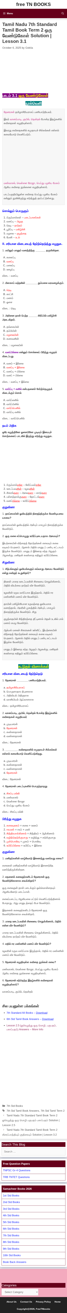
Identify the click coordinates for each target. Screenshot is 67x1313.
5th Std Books (11, 1222)
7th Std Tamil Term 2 (53, 1110)
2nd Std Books (11, 1202)
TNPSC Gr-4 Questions (16, 1170)
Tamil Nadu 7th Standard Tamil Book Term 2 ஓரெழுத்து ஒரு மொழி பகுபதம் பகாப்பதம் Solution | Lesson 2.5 (31, 1120)
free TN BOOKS (33, 4)
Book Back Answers (14, 1262)
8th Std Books (11, 1242)
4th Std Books (11, 1215)
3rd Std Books (11, 1208)
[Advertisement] (33, 71)
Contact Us (26, 1301)
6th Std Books (11, 1228)
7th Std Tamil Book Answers (23, 1110)
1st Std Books (11, 1195)
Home (58, 1301)
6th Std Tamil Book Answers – (30, 1019)
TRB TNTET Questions (16, 1177)
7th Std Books (15, 1105)
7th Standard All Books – (27, 1012)
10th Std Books (12, 1255)
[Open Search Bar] (62, 13)
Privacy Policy (43, 1301)
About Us (12, 1301)
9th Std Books (11, 1248)
